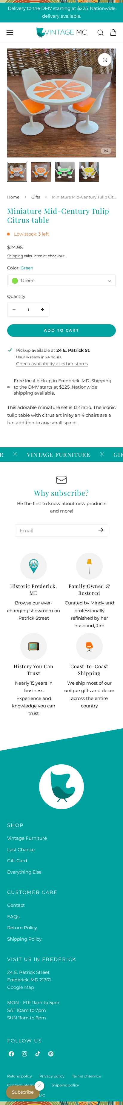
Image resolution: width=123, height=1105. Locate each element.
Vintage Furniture (27, 838)
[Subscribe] (100, 530)
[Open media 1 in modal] (104, 59)
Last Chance (21, 849)
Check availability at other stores (52, 363)
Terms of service (86, 1076)
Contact (16, 905)
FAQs (13, 916)
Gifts (35, 197)
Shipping (15, 256)
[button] (10, 32)
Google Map (20, 987)
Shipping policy (65, 1085)
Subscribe (23, 1092)
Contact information (25, 1085)
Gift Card (17, 860)
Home (13, 197)
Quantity (16, 296)
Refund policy (19, 1076)
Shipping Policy (24, 939)
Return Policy (22, 927)
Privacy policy (51, 1076)
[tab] (17, 172)
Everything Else (24, 872)
